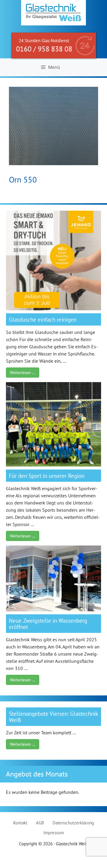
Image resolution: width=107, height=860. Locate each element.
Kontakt (20, 823)
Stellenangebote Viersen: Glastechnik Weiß (53, 717)
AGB (40, 823)
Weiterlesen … (22, 372)
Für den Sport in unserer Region (46, 475)
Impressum (53, 832)
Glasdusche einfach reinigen (42, 319)
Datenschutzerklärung (73, 823)
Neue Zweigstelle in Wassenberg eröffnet (48, 623)
